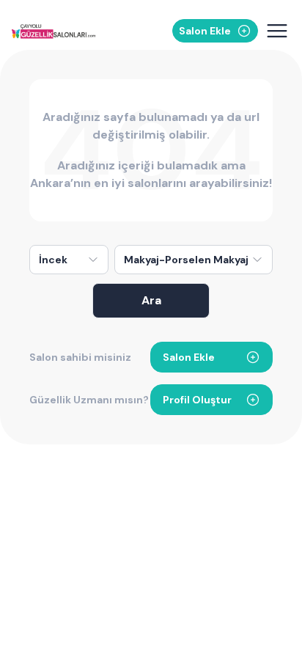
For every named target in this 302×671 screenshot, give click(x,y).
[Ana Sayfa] (55, 31)
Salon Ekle (189, 357)
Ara (151, 300)
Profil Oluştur (197, 399)
